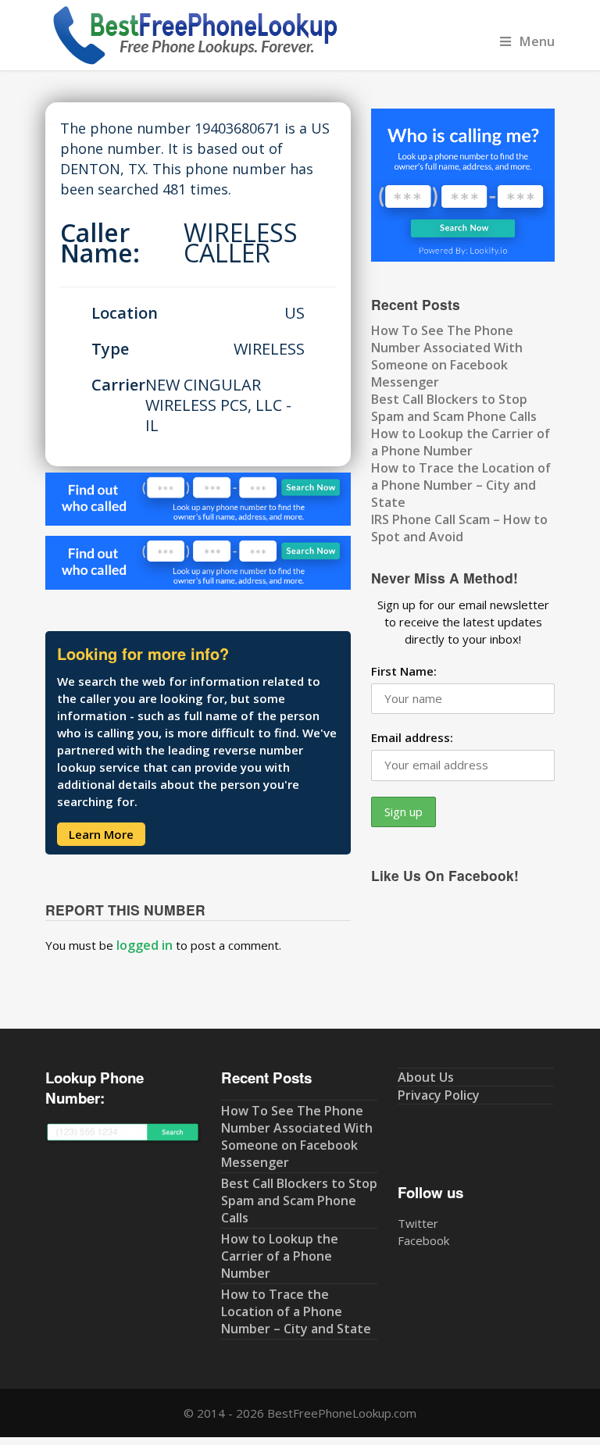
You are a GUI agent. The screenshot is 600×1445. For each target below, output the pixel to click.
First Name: (404, 671)
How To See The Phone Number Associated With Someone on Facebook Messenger (447, 356)
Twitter (418, 1223)
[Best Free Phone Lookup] (193, 62)
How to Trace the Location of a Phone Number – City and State (461, 485)
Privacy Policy (439, 1095)
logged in (144, 945)
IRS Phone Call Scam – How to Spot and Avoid (459, 528)
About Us (426, 1077)
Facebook (423, 1240)
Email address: (412, 737)
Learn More (101, 834)
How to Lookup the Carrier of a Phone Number (460, 442)
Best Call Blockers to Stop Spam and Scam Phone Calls (454, 408)
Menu (537, 41)
